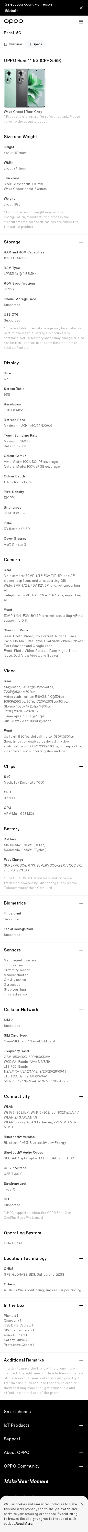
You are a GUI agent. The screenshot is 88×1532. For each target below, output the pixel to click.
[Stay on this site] (81, 8)
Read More (24, 1523)
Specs (37, 44)
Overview (15, 44)
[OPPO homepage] (13, 21)
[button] (81, 22)
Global (10, 11)
